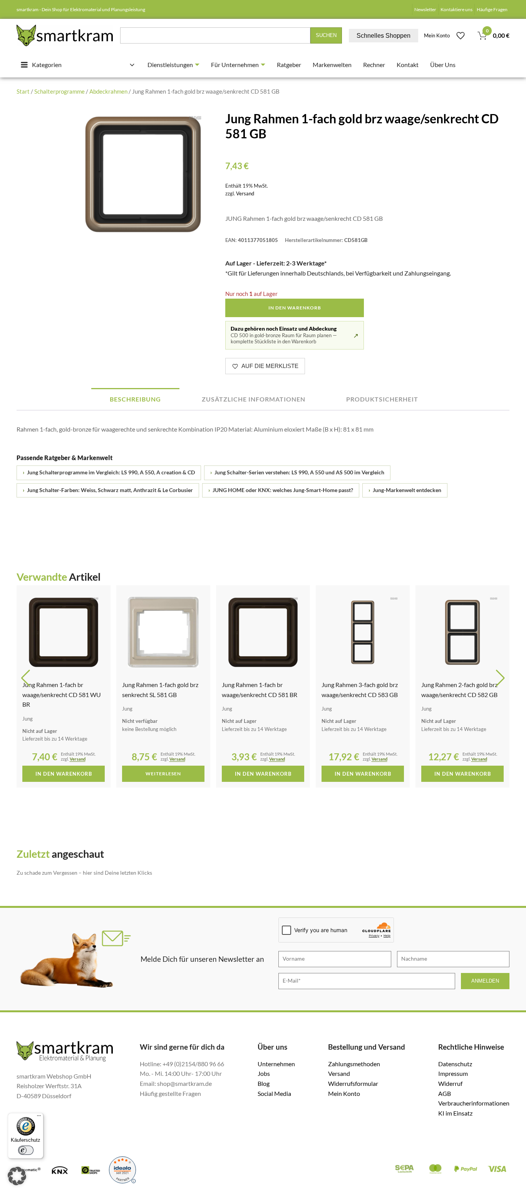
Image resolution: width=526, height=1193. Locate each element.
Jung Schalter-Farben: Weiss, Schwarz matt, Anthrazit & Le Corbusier (108, 490)
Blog (264, 1083)
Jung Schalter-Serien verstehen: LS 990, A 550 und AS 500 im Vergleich (297, 472)
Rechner (374, 64)
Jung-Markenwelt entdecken (405, 490)
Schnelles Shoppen (383, 35)
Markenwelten (332, 64)
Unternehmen (276, 1063)
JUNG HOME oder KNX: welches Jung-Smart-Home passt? (280, 490)
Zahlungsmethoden (354, 1063)
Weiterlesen (163, 773)
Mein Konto (437, 35)
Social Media (274, 1093)
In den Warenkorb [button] (63, 774)
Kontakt (408, 64)
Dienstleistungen (170, 64)
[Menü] (39, 1117)
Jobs (264, 1073)
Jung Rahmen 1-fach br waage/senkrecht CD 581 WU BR (61, 694)
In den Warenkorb (294, 308)
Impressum (453, 1073)
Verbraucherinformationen (473, 1103)
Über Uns (443, 64)
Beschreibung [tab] (135, 399)
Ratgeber (289, 64)
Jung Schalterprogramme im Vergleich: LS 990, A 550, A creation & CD (109, 472)
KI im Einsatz (455, 1113)
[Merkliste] (461, 35)
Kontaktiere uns (456, 9)
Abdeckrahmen (108, 91)
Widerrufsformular (353, 1083)
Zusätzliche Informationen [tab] (253, 399)
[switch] (26, 1150)
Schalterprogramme (59, 91)
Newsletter (425, 9)
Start (23, 91)
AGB (444, 1093)
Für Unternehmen (235, 64)
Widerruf (450, 1083)
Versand (245, 193)
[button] (25, 678)
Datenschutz (455, 1063)
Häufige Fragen (492, 9)
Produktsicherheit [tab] (382, 399)
